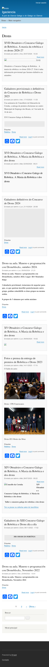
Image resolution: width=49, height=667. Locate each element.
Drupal (14, 655)
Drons (14, 132)
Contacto (5, 660)
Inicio (4, 27)
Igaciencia (8, 12)
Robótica (7, 132)
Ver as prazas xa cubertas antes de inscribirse (21, 507)
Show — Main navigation (11, 20)
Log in (30, 137)
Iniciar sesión (41, 2)
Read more (40, 57)
